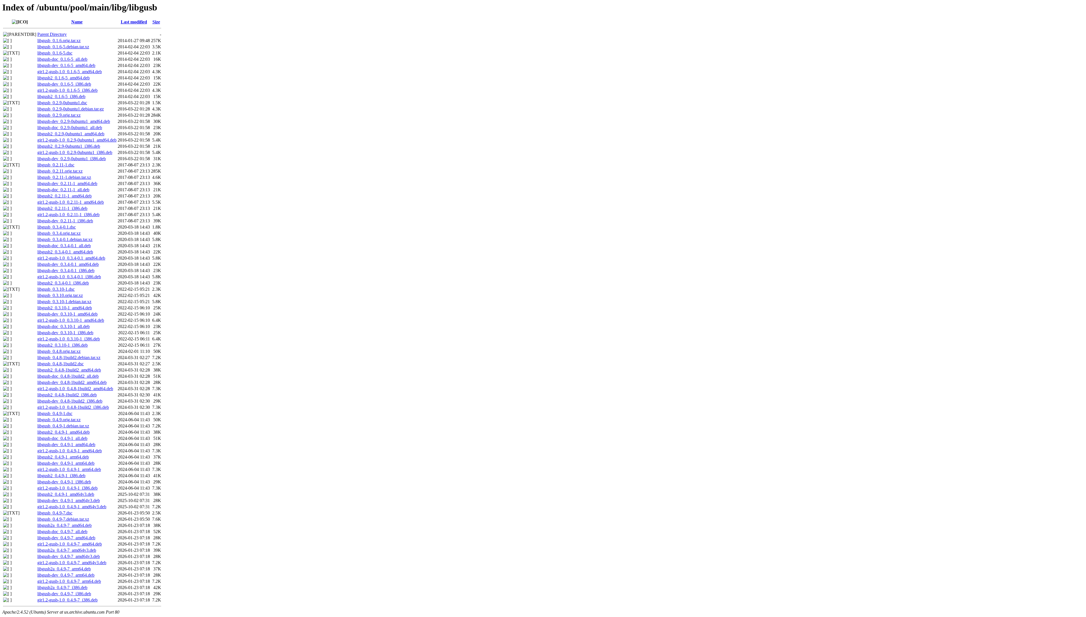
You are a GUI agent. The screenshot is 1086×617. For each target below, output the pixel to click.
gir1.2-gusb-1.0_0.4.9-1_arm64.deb (69, 469)
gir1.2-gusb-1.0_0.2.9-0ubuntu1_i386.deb (74, 152)
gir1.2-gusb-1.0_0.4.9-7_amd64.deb (69, 544)
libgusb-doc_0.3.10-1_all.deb (63, 326)
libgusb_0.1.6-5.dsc (54, 53)
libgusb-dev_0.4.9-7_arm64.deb (65, 575)
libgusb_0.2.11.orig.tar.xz (60, 171)
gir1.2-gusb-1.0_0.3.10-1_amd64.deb (70, 320)
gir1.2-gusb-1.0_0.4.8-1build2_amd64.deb (75, 388)
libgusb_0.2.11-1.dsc (55, 164)
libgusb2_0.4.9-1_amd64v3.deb (65, 494)
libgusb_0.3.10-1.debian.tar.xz (64, 301)
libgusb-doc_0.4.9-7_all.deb (62, 531)
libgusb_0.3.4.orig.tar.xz (59, 233)
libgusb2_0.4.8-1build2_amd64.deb (69, 370)
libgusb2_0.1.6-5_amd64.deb (63, 77)
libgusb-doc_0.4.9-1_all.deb (62, 438)
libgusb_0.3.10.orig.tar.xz (60, 295)
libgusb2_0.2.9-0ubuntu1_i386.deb (68, 146)
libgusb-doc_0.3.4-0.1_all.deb (64, 245)
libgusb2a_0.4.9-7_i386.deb (62, 587)
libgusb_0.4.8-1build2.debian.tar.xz (68, 357)
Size (156, 21)
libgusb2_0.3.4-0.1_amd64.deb (65, 251)
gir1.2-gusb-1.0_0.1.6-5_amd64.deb (69, 71)
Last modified (134, 21)
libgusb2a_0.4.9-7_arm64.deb (64, 568)
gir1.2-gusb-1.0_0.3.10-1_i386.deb (68, 338)
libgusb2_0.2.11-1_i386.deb (62, 208)
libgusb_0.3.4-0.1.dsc (56, 227)
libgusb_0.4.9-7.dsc (54, 512)
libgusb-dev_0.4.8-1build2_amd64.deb (72, 382)
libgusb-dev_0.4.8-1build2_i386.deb (69, 401)
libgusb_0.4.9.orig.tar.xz (59, 419)
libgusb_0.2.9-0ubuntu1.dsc (62, 102)
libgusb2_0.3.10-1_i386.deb (62, 345)
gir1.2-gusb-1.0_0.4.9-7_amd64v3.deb (71, 562)
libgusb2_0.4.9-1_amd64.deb (63, 432)
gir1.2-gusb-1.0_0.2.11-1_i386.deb (68, 214)
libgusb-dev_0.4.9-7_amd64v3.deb (68, 556)
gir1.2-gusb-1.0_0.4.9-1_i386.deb (67, 488)
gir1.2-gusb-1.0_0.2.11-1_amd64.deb (70, 202)
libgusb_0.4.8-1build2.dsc (60, 363)
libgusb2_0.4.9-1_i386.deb (61, 475)
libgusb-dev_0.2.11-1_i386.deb (65, 220)
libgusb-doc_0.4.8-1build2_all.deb (68, 376)
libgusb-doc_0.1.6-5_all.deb (62, 59)
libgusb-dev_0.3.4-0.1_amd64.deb (68, 264)
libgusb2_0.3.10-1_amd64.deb (64, 307)
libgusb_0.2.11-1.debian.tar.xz (64, 177)
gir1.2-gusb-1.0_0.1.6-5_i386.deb (67, 90)
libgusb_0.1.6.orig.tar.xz (59, 40)
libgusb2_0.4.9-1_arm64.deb (63, 457)
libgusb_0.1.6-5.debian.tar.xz (63, 46)
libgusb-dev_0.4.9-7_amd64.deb (66, 537)
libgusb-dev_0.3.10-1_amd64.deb (67, 314)
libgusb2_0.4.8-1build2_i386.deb (67, 394)
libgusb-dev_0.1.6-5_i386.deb (64, 84)
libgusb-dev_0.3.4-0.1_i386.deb (65, 270)
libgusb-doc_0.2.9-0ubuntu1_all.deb (69, 127)
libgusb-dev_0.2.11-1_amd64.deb (67, 183)
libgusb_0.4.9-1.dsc (54, 413)
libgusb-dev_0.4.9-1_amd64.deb (66, 444)
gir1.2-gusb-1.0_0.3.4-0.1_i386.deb (69, 276)
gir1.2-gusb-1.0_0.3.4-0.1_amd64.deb (71, 258)
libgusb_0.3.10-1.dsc (56, 289)
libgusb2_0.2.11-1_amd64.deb (64, 196)
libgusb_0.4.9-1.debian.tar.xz (63, 425)
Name (77, 21)
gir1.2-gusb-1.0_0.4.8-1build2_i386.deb (73, 407)
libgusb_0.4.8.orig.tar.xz (59, 351)
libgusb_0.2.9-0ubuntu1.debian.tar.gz (70, 109)
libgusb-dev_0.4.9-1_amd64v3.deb (68, 500)
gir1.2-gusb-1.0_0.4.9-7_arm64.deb (69, 581)
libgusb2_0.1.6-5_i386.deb (61, 96)
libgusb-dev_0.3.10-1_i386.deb (65, 332)
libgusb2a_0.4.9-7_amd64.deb (64, 525)
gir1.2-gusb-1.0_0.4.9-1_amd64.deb (69, 450)
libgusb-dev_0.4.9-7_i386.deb (64, 593)
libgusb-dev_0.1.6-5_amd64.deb (66, 65)
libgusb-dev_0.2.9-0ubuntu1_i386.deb (71, 158)
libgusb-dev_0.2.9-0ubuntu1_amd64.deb (73, 121)
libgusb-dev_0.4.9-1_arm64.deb (65, 463)
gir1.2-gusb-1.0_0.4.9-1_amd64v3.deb (71, 506)
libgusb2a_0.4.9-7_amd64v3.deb (66, 550)
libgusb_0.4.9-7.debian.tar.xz (63, 519)
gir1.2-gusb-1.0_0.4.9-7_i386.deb (67, 600)
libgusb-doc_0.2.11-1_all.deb (63, 189)
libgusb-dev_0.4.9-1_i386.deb (64, 481)
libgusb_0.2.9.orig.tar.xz (59, 115)
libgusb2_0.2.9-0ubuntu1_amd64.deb (70, 133)
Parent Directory (52, 34)
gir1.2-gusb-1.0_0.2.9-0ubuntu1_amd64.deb (77, 140)
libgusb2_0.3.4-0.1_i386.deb (63, 283)
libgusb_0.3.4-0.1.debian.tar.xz (64, 239)
